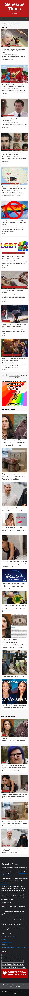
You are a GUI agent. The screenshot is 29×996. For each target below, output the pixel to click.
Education (4, 958)
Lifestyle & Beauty (6, 790)
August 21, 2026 (16, 797)
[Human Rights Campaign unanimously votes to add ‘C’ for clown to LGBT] (14, 246)
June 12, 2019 (14, 294)
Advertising (5, 955)
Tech (14, 81)
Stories (19, 45)
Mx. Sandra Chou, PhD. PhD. (8, 770)
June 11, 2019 (15, 362)
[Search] (26, 18)
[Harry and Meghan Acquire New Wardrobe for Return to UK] (14, 838)
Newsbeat (17, 149)
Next (18, 377)
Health (13, 149)
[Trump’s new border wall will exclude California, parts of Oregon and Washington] (14, 176)
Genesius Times (14, 6)
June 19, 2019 (14, 54)
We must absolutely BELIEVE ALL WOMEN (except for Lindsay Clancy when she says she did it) (14, 767)
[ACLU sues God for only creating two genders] (14, 280)
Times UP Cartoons (6, 942)
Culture (4, 45)
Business (4, 149)
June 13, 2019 (15, 226)
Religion (24, 286)
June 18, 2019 (15, 122)
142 (24, 375)
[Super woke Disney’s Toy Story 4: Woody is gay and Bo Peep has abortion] (14, 348)
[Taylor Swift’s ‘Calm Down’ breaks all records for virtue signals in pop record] (14, 74)
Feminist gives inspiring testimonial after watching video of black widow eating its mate (13, 51)
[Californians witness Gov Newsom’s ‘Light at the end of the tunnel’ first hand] (14, 314)
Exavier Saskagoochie (7, 88)
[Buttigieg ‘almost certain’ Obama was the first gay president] (14, 108)
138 (13, 375)
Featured (15, 45)
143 (26, 375)
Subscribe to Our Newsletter (8, 936)
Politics (10, 81)
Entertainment (9, 45)
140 (18, 375)
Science (16, 964)
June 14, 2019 (15, 190)
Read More (4, 62)
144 (10, 377)
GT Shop (3, 939)
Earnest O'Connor (6, 54)
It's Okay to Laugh (6, 944)
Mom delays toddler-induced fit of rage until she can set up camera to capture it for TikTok (14, 918)
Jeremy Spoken (6, 825)
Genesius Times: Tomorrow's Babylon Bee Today (13, 947)
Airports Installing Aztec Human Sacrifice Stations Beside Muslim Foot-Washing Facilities (14, 923)
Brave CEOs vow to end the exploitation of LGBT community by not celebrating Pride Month (14, 222)
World (22, 149)
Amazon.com (4, 883)
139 (15, 375)
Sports (21, 964)
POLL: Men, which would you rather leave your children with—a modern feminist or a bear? (13, 907)
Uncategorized (16, 967)
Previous (4, 375)
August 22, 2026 (18, 770)
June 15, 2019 (15, 156)
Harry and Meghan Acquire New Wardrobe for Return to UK (13, 928)
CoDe (14, 993)
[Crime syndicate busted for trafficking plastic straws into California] (14, 142)
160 (15, 377)
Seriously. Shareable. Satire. (8, 984)
